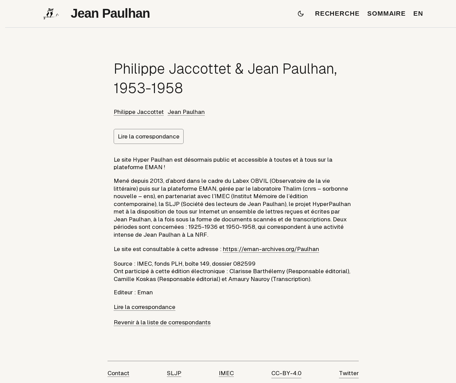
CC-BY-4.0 (286, 373)
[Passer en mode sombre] (301, 13)
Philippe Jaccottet (139, 111)
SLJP (174, 373)
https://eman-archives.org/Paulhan (271, 249)
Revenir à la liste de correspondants (162, 322)
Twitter (349, 373)
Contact (118, 373)
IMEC (226, 373)
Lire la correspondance (149, 136)
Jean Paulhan (186, 111)
